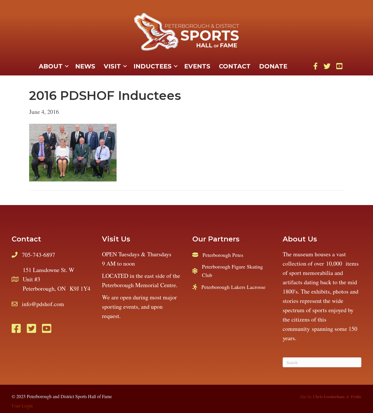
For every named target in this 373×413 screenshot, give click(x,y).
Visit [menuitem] (112, 66)
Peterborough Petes (223, 254)
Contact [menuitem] (235, 66)
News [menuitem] (85, 66)
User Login (22, 406)
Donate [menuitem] (273, 66)
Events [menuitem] (197, 66)
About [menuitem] (51, 66)
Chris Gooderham (329, 396)
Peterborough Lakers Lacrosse (233, 286)
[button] (67, 66)
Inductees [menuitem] (152, 66)
